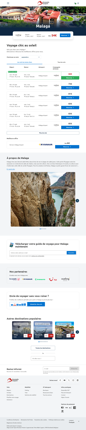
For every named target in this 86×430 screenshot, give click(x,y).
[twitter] (69, 380)
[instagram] (73, 380)
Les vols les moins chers (24, 62)
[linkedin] (77, 380)
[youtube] (64, 380)
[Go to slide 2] (41, 228)
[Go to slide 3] (41, 341)
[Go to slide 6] (45, 341)
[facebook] (60, 380)
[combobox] (43, 358)
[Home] (43, 3)
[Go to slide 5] (45, 228)
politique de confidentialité (37, 256)
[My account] (75, 3)
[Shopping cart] (78, 3)
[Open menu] (8, 3)
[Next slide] (77, 200)
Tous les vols (61, 62)
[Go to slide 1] (40, 228)
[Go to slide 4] (44, 228)
